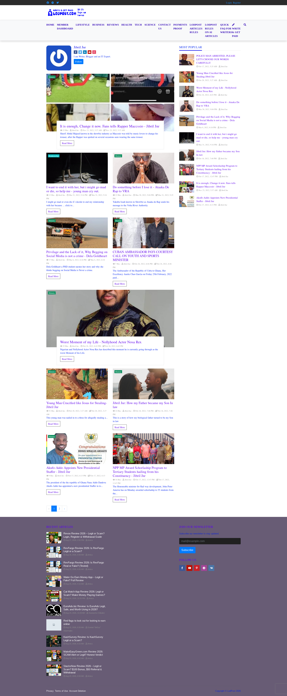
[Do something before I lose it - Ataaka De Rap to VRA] (143, 168)
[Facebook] (47, 2)
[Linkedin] (85, 52)
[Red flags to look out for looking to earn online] (53, 625)
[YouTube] (89, 52)
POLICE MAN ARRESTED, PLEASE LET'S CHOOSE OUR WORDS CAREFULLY (215, 59)
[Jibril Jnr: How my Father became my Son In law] (143, 384)
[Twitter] (57, 2)
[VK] (211, 568)
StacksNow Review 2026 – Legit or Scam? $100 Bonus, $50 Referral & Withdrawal (82, 669)
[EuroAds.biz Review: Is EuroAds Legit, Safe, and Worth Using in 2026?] (53, 610)
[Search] (244, 25)
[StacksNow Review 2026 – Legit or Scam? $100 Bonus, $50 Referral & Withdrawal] (53, 670)
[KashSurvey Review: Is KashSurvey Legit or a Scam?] (53, 641)
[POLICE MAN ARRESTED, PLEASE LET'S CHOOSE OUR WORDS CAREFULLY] (186, 59)
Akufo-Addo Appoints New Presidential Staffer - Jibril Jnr (73, 469)
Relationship (54, 156)
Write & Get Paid (236, 32)
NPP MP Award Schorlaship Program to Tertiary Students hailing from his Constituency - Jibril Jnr (140, 471)
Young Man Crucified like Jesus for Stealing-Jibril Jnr (76, 405)
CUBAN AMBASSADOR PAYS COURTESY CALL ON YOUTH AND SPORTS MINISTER (143, 256)
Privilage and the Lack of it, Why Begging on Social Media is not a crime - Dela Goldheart (76, 254)
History (52, 77)
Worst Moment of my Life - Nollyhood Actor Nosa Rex (101, 341)
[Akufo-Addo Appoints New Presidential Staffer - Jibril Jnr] (77, 448)
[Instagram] (94, 52)
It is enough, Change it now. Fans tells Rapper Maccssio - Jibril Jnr (109, 126)
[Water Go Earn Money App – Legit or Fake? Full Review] (53, 581)
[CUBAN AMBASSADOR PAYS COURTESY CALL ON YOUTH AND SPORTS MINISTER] (143, 232)
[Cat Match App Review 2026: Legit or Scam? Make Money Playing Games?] (53, 595)
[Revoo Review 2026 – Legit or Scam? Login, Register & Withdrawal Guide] (53, 537)
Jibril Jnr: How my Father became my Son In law (143, 405)
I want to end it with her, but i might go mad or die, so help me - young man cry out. (76, 189)
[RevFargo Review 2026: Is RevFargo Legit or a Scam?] (53, 552)
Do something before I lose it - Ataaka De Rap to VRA (141, 189)
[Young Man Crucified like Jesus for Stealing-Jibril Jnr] (77, 384)
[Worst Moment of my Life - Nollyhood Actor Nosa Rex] (110, 318)
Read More (67, 143)
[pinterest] (197, 568)
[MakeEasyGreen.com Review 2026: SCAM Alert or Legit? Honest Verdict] (53, 655)
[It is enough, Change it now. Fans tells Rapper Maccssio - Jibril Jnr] (110, 102)
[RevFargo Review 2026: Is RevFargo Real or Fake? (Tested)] (53, 566)
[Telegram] (52, 2)
